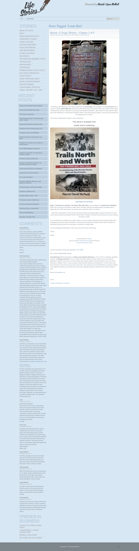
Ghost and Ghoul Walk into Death (29, 110)
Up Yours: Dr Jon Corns (31, 538)
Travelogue (25, 62)
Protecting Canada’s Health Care (29, 200)
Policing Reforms (28, 45)
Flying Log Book (27, 53)
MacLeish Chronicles (29, 73)
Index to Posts (26, 30)
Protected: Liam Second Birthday (29, 133)
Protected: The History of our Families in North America (31, 143)
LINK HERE (79, 250)
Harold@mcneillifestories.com (37, 361)
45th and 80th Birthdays (27, 212)
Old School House (84, 240)
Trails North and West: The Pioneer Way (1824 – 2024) (31, 119)
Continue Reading (55, 283)
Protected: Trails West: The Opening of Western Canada (31, 153)
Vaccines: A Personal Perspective (29, 204)
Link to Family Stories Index (84, 242)
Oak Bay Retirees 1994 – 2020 (29, 195)
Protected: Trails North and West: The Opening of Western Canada (30, 163)
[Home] (36, 8)
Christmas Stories (28, 39)
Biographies (25, 64)
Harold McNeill (59, 35)
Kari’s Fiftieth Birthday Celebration (30, 148)
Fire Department (27, 50)
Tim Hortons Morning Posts (33, 59)
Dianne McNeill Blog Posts (32, 70)
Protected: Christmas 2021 (27, 191)
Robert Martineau (25, 365)
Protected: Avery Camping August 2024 (31, 128)
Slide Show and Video (29, 79)
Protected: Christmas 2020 (27, 217)
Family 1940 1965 (84, 35)
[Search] (107, 19)
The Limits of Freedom (26, 177)
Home (21, 19)
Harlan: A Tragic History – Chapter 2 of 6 (72, 32)
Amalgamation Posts (29, 36)
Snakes (89, 239)
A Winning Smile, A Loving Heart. (29, 208)
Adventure (25, 67)
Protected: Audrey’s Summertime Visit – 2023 (31, 137)
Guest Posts (25, 76)
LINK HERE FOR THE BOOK (84, 202)
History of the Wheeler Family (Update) (31, 106)
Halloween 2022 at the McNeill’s (29, 173)
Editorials (24, 56)
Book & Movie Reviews (30, 81)
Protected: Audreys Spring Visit (29, 158)
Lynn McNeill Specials (30, 87)
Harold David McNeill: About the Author (31, 124)
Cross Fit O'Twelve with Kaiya (31, 526)
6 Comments (66, 283)
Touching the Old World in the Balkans (31, 168)
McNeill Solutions (28, 535)
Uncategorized (27, 84)
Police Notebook (28, 47)
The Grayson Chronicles (27, 114)
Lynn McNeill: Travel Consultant (29, 531)
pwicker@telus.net (59, 272)
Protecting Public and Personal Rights (31, 187)
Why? (22, 33)
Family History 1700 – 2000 (31, 90)
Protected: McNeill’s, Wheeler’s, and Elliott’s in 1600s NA (30, 182)
